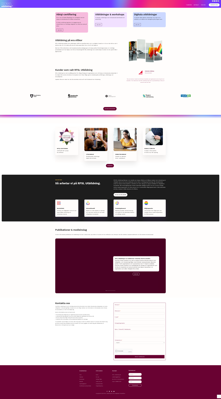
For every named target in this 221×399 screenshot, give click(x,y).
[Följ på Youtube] (218, 1)
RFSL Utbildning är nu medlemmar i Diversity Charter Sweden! (132, 258)
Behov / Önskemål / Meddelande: (123, 329)
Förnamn (117, 304)
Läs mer (60, 30)
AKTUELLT (196, 5)
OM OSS (203, 5)
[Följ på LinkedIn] (212, 1)
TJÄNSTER (189, 5)
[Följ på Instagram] (216, 1)
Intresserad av (118, 340)
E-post (117, 317)
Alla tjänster (110, 165)
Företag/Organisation (120, 323)
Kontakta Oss (214, 5)
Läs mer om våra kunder (110, 108)
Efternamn (118, 310)
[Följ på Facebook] (214, 1)
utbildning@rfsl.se (116, 377)
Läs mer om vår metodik (120, 194)
